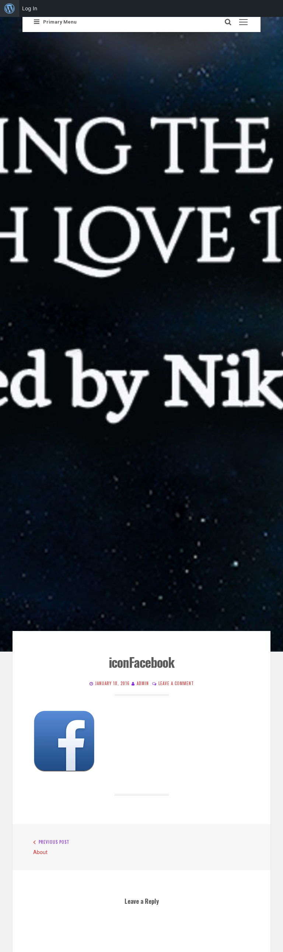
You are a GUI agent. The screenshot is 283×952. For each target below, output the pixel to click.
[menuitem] (9, 8)
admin (143, 683)
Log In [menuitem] (29, 8)
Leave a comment (176, 683)
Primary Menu (60, 22)
